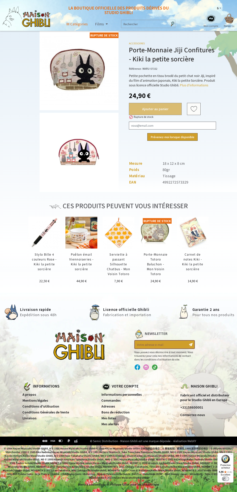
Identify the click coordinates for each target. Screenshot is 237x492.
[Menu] (231, 455)
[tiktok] (155, 367)
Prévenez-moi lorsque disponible (172, 137)
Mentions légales (35, 400)
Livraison (29, 418)
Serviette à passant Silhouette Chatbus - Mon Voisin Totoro (118, 264)
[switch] (225, 479)
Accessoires (137, 43)
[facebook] (137, 367)
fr (218, 8)
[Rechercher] (172, 24)
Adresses (108, 406)
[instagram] (146, 367)
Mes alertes (110, 424)
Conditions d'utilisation (40, 406)
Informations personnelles (121, 394)
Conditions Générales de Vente (45, 412)
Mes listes (108, 418)
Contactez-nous (192, 414)
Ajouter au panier (155, 109)
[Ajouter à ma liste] (194, 109)
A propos (29, 394)
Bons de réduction (115, 412)
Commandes (111, 400)
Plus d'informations (194, 85)
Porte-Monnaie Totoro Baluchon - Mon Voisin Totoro (156, 264)
